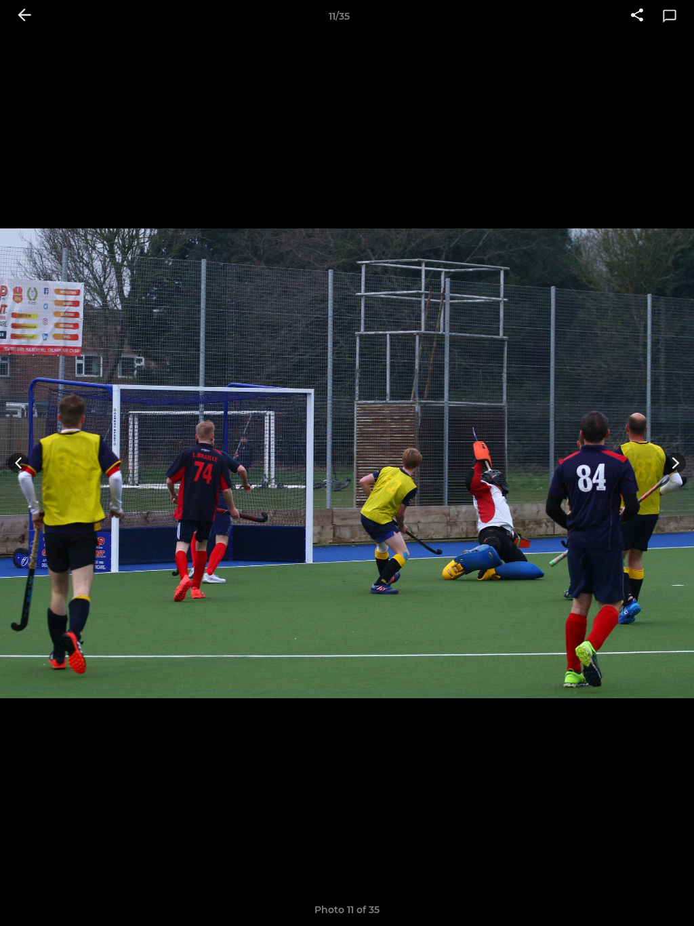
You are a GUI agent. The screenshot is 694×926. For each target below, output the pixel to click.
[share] (637, 16)
